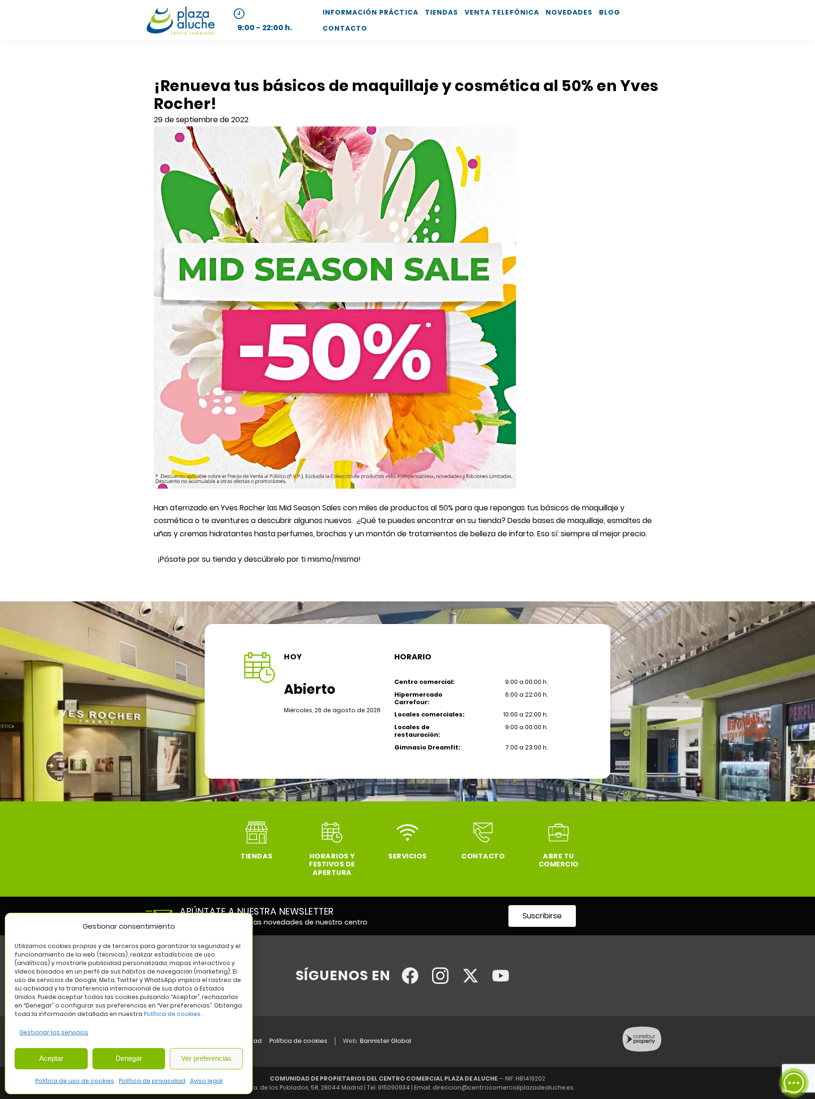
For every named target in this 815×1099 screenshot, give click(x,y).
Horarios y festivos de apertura (332, 864)
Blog (609, 12)
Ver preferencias (206, 1058)
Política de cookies (172, 1014)
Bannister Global (385, 1041)
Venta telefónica (502, 12)
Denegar (129, 1058)
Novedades (569, 12)
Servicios (407, 856)
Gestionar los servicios (53, 1032)
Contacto (345, 28)
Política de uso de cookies (74, 1081)
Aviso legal (206, 1081)
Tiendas (441, 12)
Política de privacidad (152, 1081)
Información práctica (370, 12)
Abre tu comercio (559, 860)
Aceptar (51, 1058)
